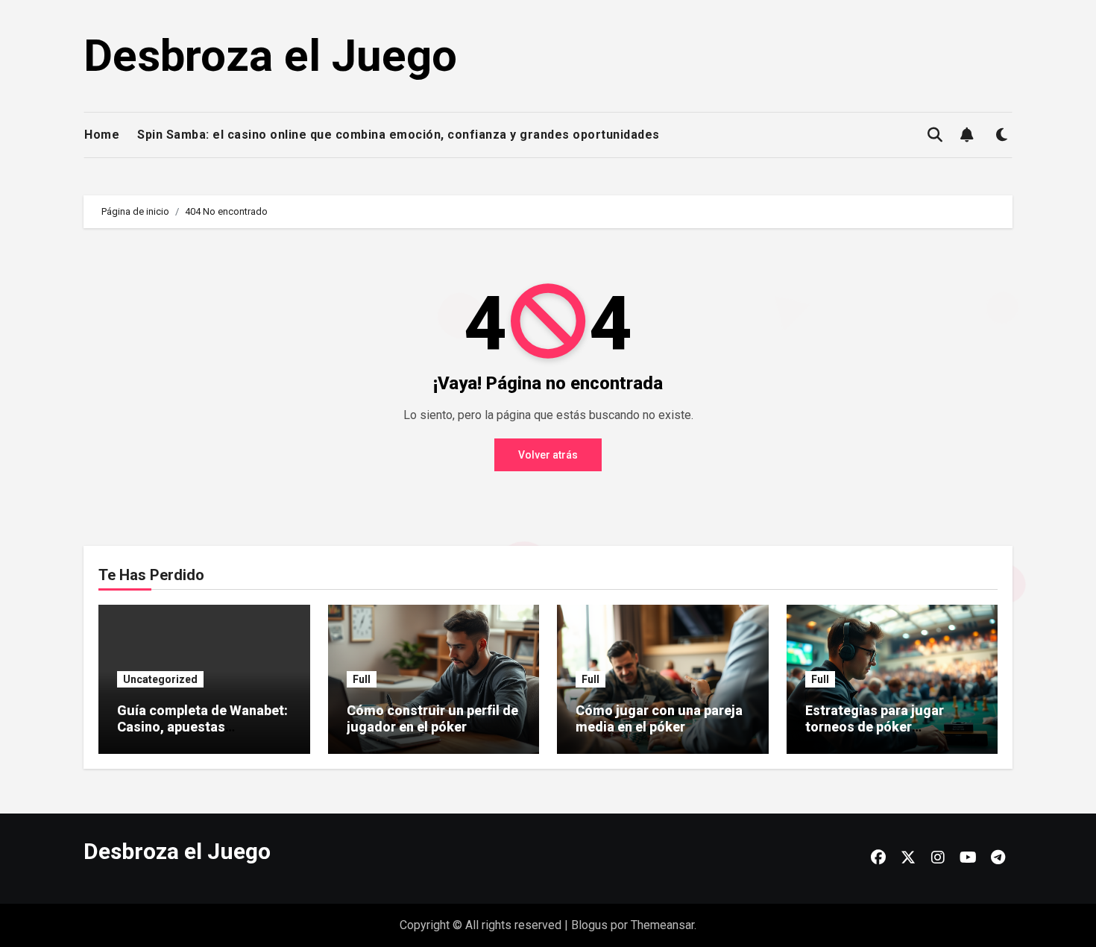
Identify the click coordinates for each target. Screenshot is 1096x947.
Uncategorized (160, 679)
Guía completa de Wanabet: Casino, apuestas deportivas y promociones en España (202, 734)
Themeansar (662, 925)
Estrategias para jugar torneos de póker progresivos (874, 726)
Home (101, 135)
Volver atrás (548, 455)
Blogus (589, 925)
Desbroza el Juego (270, 55)
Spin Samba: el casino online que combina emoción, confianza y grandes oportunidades (398, 135)
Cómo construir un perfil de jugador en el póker (432, 718)
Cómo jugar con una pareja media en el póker (659, 718)
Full (362, 679)
